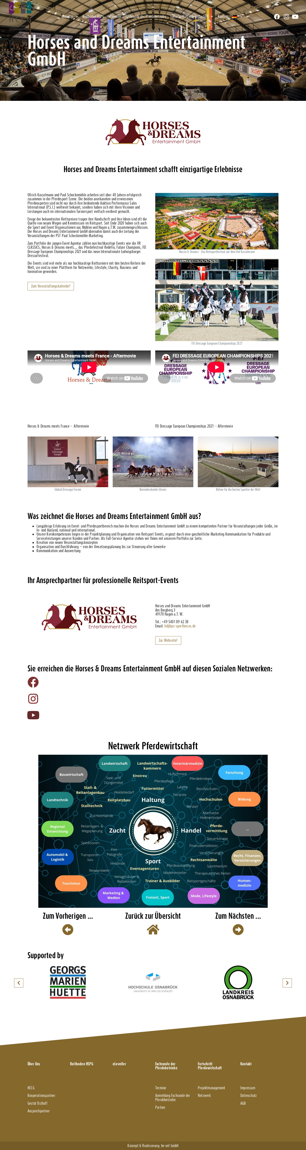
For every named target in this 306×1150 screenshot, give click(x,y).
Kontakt (223, 16)
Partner (160, 1107)
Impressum (247, 1087)
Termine (160, 1087)
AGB (243, 1103)
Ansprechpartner (39, 1111)
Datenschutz (248, 1095)
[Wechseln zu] (237, 16)
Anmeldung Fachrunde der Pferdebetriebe (172, 1097)
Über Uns (68, 16)
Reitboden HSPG (93, 16)
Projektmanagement (211, 1087)
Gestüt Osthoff (37, 1103)
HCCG (31, 1087)
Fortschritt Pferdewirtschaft (189, 16)
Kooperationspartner (41, 1095)
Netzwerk (204, 1095)
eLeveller (115, 16)
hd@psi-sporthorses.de (180, 626)
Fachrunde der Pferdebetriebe (146, 16)
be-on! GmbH (169, 1145)
